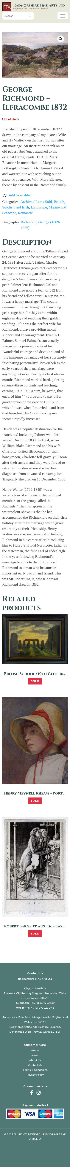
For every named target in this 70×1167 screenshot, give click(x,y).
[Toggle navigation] (62, 16)
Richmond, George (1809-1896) (40, 225)
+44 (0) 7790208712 (41, 1007)
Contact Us (35, 1064)
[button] (60, 39)
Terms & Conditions (35, 1069)
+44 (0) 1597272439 (42, 1002)
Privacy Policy (35, 1074)
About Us (35, 1060)
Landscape (39, 207)
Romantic (25, 213)
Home (35, 1050)
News (35, 1055)
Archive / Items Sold (36, 202)
